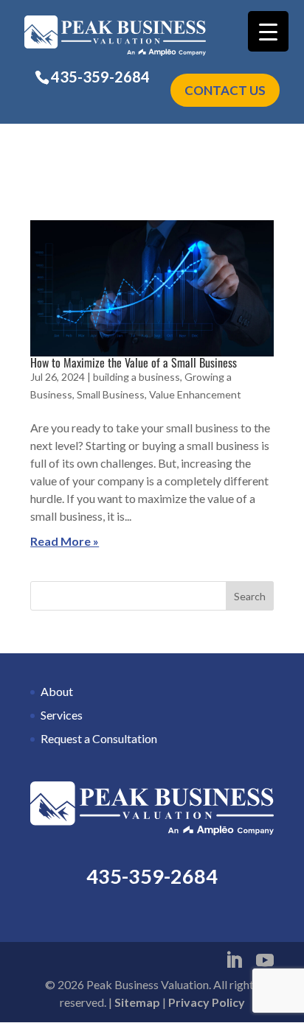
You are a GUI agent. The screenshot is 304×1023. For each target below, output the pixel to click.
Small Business (111, 394)
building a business (136, 376)
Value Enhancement (195, 394)
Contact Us (225, 90)
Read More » (64, 541)
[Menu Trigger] (268, 31)
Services (62, 715)
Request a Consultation (99, 738)
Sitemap (137, 1002)
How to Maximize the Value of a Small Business (133, 362)
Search (250, 596)
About (57, 691)
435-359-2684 (100, 76)
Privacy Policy (206, 1002)
